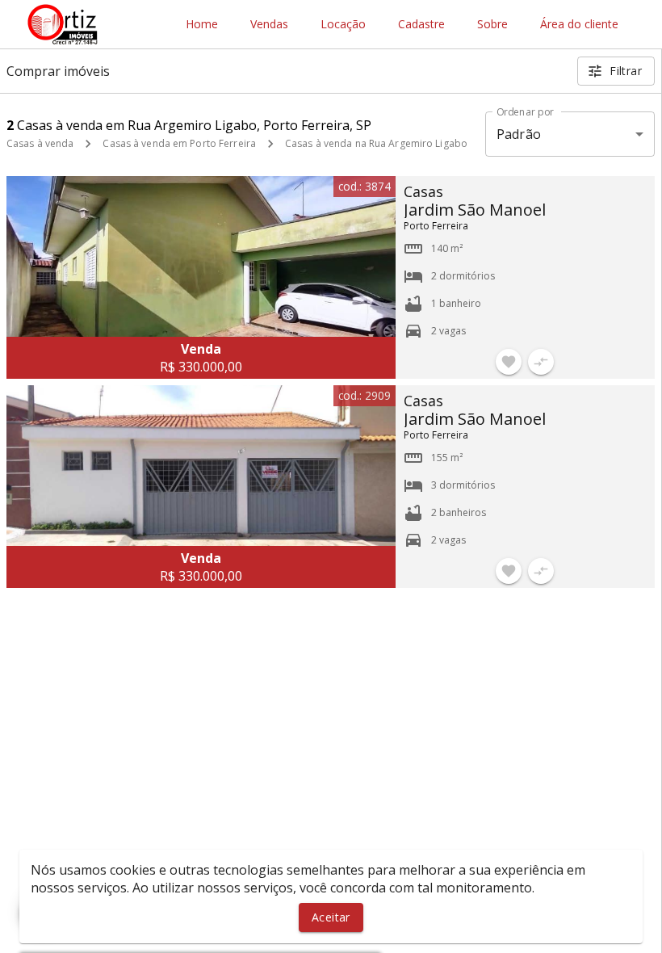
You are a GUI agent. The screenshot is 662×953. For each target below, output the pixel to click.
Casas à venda (39, 143)
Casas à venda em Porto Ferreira (179, 143)
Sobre (492, 24)
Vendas (269, 24)
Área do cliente (579, 24)
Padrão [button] (519, 134)
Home (202, 24)
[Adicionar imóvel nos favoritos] (509, 362)
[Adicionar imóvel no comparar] (541, 362)
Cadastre (421, 24)
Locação (343, 24)
